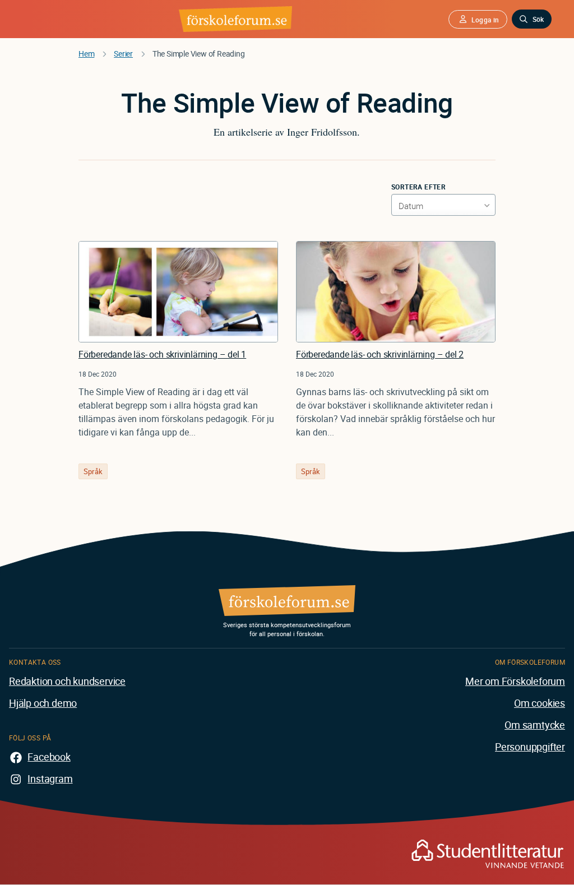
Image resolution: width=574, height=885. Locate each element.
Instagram (49, 778)
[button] (477, 19)
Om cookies (539, 703)
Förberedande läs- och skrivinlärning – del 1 (162, 354)
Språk (93, 471)
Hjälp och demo (43, 703)
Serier (123, 53)
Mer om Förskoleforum (515, 681)
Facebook (48, 756)
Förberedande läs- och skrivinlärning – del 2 (380, 354)
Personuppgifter (530, 746)
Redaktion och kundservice (67, 681)
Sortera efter (418, 186)
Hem (86, 53)
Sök (538, 19)
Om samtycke (534, 724)
